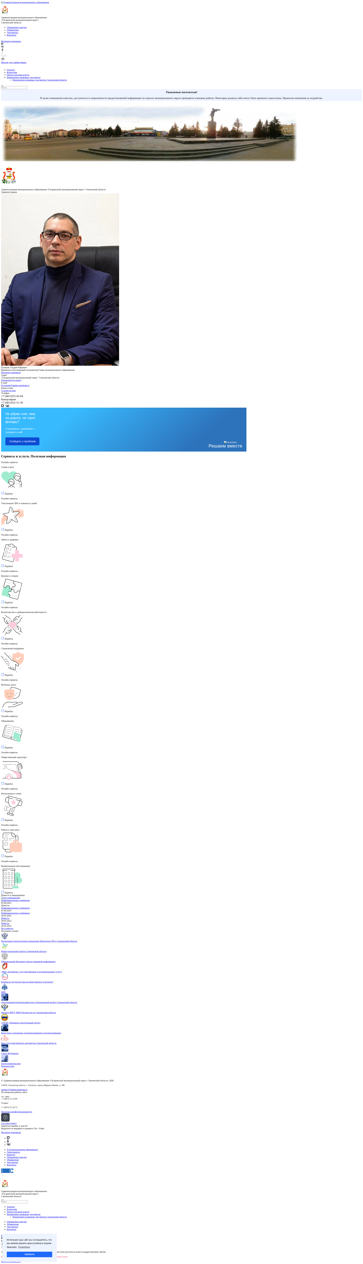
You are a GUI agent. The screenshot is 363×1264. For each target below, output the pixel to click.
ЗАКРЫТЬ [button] (29, 1254)
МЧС (3, 992)
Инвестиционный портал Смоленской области (24, 951)
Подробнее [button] (24, 1247)
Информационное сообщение (15, 900)
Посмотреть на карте (11, 380)
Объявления (13, 30)
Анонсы (11, 70)
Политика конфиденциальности (16, 1112)
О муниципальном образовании (22, 1149)
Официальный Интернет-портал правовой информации (28, 961)
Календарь (12, 72)
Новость (5, 918)
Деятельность (13, 1152)
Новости (11, 1154)
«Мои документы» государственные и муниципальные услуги (31, 972)
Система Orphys (9, 1123)
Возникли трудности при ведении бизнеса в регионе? (27, 982)
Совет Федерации (9, 1053)
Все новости (7, 928)
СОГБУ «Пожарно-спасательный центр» (21, 1023)
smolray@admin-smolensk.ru (14, 1089)
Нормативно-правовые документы (23, 77)
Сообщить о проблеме (22, 441)
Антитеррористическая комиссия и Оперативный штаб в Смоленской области (39, 1002)
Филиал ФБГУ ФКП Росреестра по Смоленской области (28, 1012)
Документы (12, 32)
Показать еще (7, 1066)
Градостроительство (11, 1063)
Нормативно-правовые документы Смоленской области (39, 80)
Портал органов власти (18, 75)
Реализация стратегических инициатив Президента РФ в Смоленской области (39, 941)
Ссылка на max (8, 390)
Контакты (11, 35)
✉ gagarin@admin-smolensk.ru (15, 385)
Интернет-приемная (11, 372)
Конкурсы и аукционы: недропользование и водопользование (31, 1033)
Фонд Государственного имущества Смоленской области (28, 1043)
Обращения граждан (17, 27)
